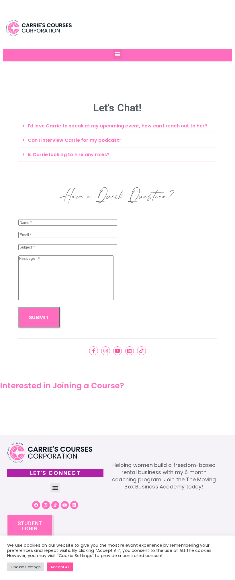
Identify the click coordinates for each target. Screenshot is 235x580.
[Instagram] (105, 350)
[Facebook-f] (93, 350)
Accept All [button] (60, 567)
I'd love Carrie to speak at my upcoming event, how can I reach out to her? (117, 126)
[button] (117, 54)
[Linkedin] (129, 350)
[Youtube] (117, 350)
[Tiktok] (141, 350)
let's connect (55, 473)
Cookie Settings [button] (26, 567)
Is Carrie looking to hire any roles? (69, 154)
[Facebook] (36, 505)
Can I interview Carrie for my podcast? (75, 140)
